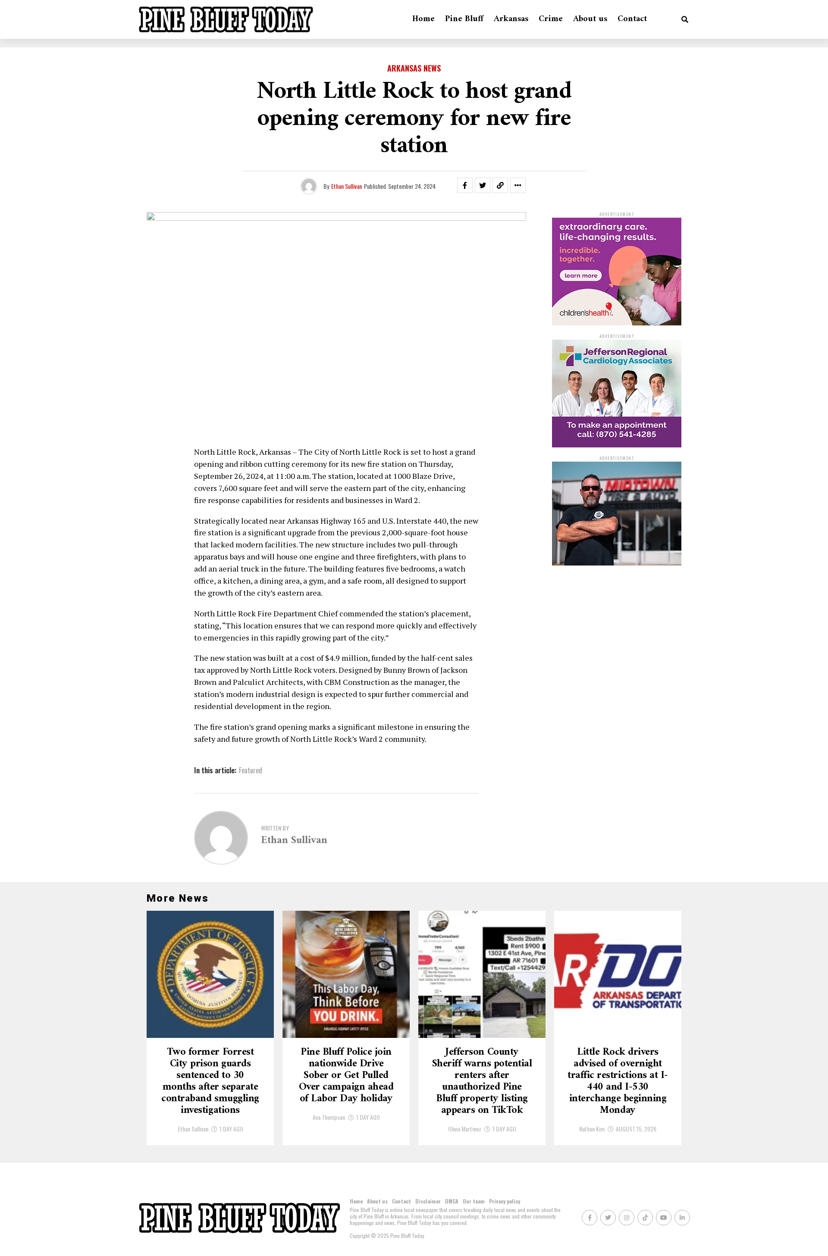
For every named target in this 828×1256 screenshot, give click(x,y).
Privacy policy (504, 1201)
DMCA (451, 1201)
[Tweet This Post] (482, 185)
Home (423, 19)
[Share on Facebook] (465, 185)
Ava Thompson (329, 1117)
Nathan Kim (592, 1128)
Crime (551, 19)
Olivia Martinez (464, 1128)
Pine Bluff (464, 19)
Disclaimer (428, 1201)
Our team (474, 1201)
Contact (632, 19)
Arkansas (511, 19)
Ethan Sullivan (346, 186)
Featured (250, 770)
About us (590, 19)
